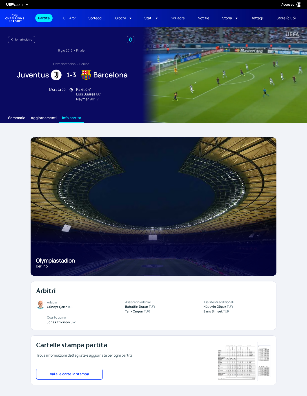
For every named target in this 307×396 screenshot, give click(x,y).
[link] (44, 18)
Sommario (16, 118)
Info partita (71, 118)
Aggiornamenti (44, 118)
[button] (123, 18)
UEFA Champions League (14, 18)
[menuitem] (45, 18)
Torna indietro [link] (23, 39)
